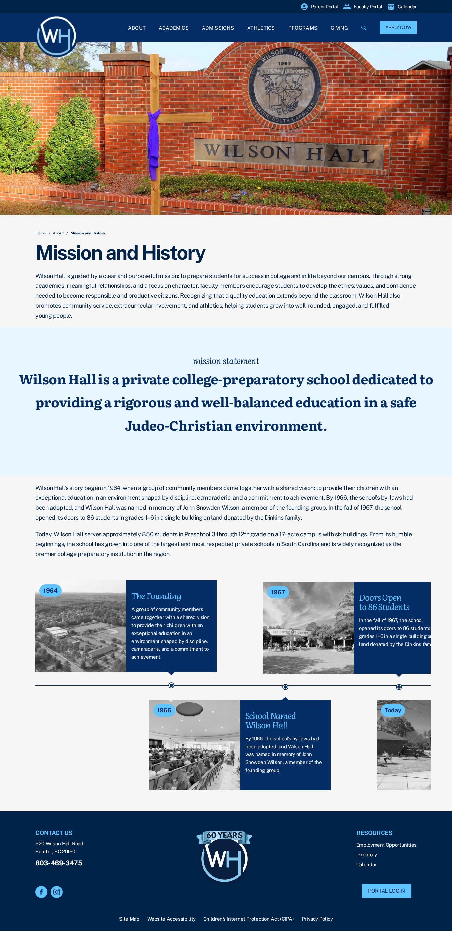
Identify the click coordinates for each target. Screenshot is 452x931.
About (137, 28)
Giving (339, 28)
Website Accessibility (171, 919)
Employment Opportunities (386, 845)
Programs (302, 28)
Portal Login (386, 891)
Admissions (218, 28)
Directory (366, 854)
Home (40, 233)
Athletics (261, 28)
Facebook (41, 892)
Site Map (129, 919)
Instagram (57, 892)
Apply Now (398, 27)
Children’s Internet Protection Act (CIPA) (248, 919)
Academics (174, 28)
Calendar (366, 864)
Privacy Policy (317, 919)
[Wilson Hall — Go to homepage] (224, 859)
